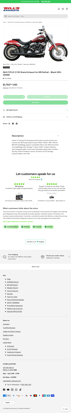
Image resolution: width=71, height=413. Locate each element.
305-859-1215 (26, 385)
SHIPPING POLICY (13, 282)
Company (6, 324)
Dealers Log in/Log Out (14, 309)
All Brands (10, 346)
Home (4, 22)
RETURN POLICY (12, 285)
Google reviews (8, 335)
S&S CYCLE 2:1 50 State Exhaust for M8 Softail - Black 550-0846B (25, 22)
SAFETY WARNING (13, 303)
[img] (35, 177)
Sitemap (10, 294)
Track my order (12, 297)
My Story (6, 339)
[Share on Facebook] (13, 123)
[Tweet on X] (9, 123)
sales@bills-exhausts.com (12, 381)
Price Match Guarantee (15, 306)
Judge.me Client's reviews (11, 331)
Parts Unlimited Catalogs (15, 300)
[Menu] (67, 9)
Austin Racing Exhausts (15, 355)
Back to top (35, 266)
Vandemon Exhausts (14, 352)
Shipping (5, 88)
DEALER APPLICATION (14, 311)
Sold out (47, 97)
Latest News (7, 343)
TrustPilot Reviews (9, 328)
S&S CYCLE (6, 64)
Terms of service (12, 291)
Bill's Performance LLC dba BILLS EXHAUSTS (18, 408)
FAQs (9, 279)
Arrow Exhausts (12, 349)
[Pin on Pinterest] (16, 123)
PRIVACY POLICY (12, 288)
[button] (63, 9)
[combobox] (35, 16)
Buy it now (35, 102)
